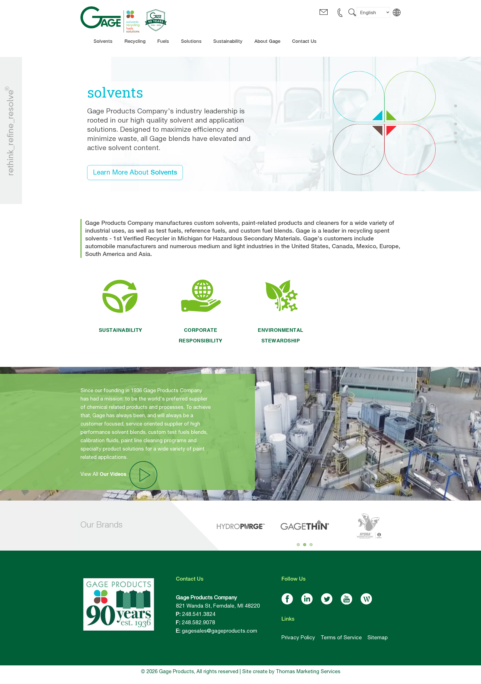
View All (103, 474)
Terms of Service (341, 637)
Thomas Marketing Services (308, 671)
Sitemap (377, 637)
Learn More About (135, 172)
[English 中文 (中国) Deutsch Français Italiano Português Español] (373, 16)
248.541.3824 (198, 614)
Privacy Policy (298, 637)
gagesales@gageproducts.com (219, 631)
